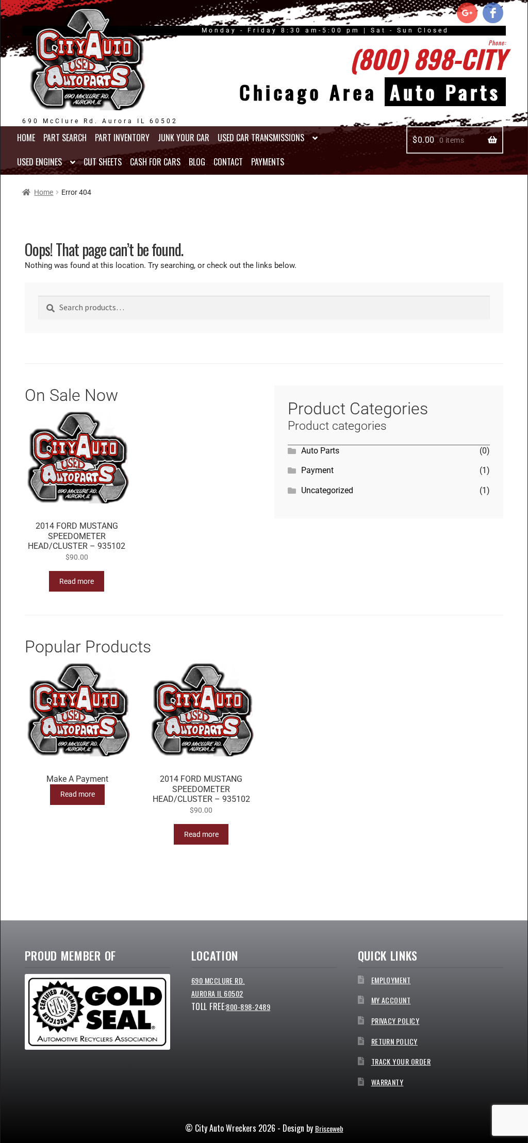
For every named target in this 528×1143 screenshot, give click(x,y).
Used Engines (39, 162)
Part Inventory (122, 137)
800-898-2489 (248, 1006)
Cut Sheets (103, 162)
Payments (267, 162)
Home (26, 137)
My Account (391, 1000)
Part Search (65, 137)
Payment (317, 470)
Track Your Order (401, 1061)
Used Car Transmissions (261, 137)
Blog (197, 162)
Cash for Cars (155, 162)
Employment (391, 979)
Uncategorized (327, 490)
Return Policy (394, 1041)
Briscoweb (329, 1128)
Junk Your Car (183, 137)
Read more (76, 581)
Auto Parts (320, 451)
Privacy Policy (395, 1020)
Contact (228, 162)
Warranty (387, 1082)
